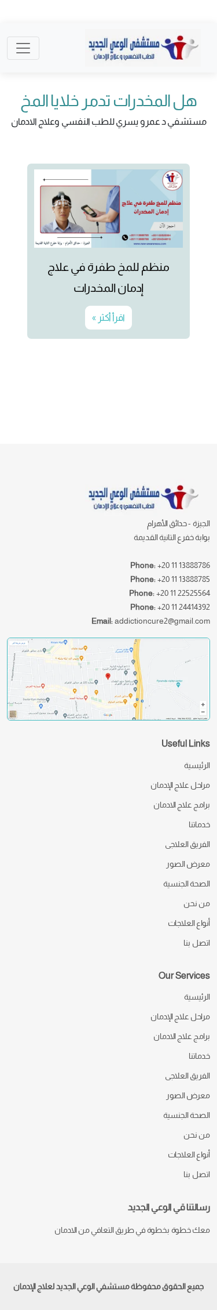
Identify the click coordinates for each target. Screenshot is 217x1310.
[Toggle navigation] (23, 48)
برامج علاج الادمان (181, 805)
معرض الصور (188, 864)
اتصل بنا (196, 943)
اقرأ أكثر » (108, 318)
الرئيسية (197, 765)
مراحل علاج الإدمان (180, 785)
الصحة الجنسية (186, 884)
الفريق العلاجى (187, 844)
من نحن (196, 903)
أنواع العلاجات (189, 923)
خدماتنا (199, 824)
